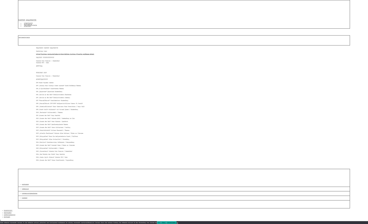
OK (159, 222)
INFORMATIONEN (30, 25)
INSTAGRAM (25, 184)
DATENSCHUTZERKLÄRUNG (29, 193)
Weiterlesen (171, 222)
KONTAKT (27, 26)
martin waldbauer (27, 20)
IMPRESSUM (25, 189)
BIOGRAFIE (28, 24)
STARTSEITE (28, 23)
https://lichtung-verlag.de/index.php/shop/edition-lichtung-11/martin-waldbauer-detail (65, 54)
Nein (163, 222)
